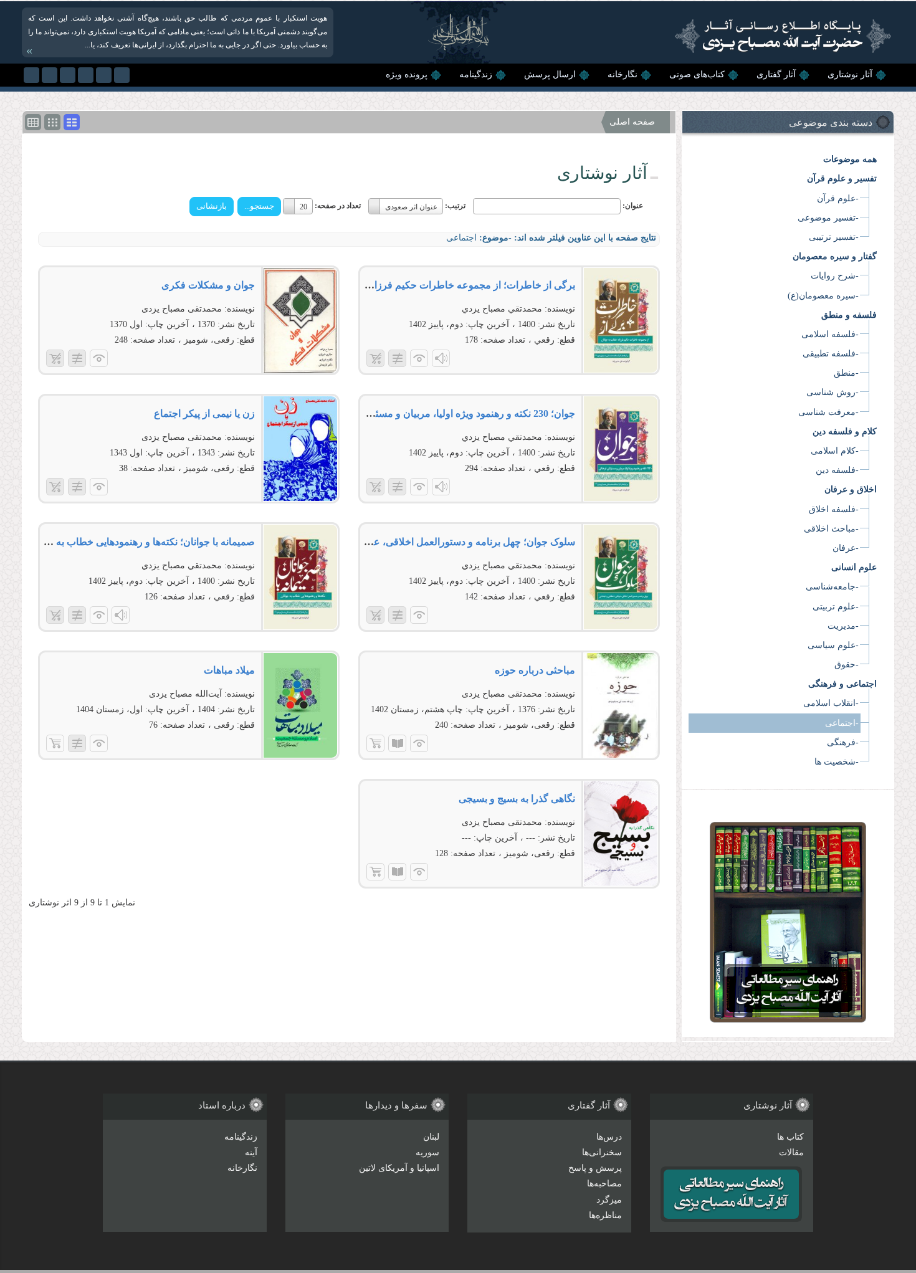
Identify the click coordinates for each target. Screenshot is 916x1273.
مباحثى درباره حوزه (535, 670)
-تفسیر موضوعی (828, 217)
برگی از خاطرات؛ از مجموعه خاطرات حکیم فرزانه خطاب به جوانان (436, 285)
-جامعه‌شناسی (832, 586)
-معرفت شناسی (828, 412)
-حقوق (846, 664)
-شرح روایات (835, 275)
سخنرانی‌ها (602, 1152)
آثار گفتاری (776, 74)
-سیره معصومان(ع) (823, 295)
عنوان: (633, 205)
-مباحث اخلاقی (831, 528)
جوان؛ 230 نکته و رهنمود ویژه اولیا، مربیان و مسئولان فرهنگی (449, 413)
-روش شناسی (832, 392)
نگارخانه (622, 74)
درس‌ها (609, 1137)
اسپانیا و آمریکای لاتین (399, 1168)
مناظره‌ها (605, 1215)
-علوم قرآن (838, 198)
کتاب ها (790, 1137)
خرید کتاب (375, 743)
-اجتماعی (842, 723)
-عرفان (846, 548)
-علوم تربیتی (836, 606)
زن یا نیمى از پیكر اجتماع (204, 413)
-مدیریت (843, 626)
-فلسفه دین (837, 470)
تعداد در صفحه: (338, 205)
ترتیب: (455, 205)
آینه (251, 1152)
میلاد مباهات (229, 670)
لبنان (431, 1137)
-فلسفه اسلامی (830, 334)
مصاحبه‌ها (604, 1183)
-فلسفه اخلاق (834, 509)
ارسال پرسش (550, 74)
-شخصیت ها (836, 761)
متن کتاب (397, 743)
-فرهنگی (843, 742)
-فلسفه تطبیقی (831, 353)
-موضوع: (495, 237)
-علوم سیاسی (833, 645)
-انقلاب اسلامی (831, 703)
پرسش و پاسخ (595, 1168)
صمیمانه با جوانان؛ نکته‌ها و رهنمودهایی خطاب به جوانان (141, 541)
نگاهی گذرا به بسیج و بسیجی (517, 798)
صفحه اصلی (632, 121)
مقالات (791, 1152)
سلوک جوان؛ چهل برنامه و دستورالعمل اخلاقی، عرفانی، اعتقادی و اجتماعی (421, 541)
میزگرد (609, 1199)
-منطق (846, 373)
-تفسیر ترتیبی (834, 237)
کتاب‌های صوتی (697, 74)
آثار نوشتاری (850, 74)
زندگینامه (475, 74)
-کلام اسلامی (835, 450)
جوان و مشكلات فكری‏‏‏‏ (208, 285)
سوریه (427, 1152)
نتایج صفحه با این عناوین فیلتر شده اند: (585, 237)
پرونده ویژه (406, 74)
